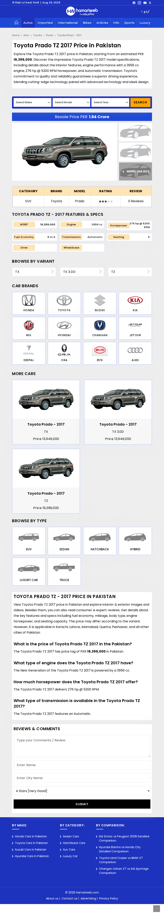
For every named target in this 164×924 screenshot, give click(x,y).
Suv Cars (69, 850)
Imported (45, 23)
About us (52, 898)
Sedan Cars (71, 836)
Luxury (144, 23)
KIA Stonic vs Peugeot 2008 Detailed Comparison (124, 838)
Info (116, 23)
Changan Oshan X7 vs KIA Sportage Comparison (124, 871)
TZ (113, 271)
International (68, 23)
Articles (102, 23)
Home (15, 35)
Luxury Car (70, 856)
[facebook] (134, 2)
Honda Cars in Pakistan (31, 836)
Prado (49, 35)
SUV (28, 201)
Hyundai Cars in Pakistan (32, 856)
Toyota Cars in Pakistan (31, 843)
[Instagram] (139, 2)
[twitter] (150, 2)
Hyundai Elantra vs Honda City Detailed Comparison (120, 849)
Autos (28, 23)
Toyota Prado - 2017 (69, 35)
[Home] (16, 23)
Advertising (88, 898)
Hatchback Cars (74, 843)
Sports (129, 23)
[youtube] (145, 2)
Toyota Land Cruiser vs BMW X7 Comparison (121, 860)
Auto (26, 35)
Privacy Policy (108, 898)
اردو (146, 12)
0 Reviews (136, 201)
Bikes (87, 23)
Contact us (69, 898)
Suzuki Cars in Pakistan (30, 850)
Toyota (37, 35)
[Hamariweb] (82, 12)
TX (17, 271)
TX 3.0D (69, 271)
